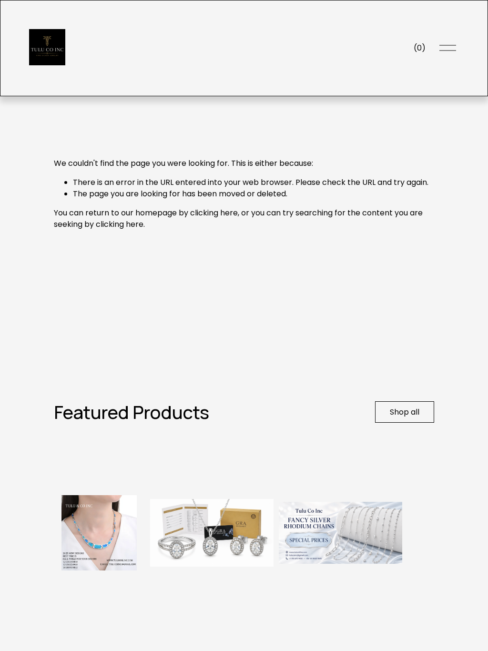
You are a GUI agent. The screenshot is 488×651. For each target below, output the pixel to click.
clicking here (214, 212)
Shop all (404, 412)
